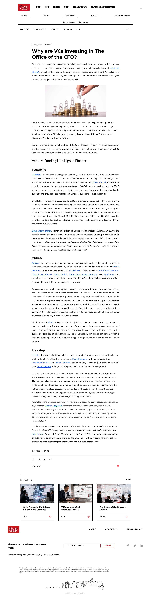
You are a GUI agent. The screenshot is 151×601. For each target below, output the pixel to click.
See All (128, 479)
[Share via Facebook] (33, 459)
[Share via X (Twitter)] (39, 459)
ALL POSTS (24, 29)
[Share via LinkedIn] (44, 459)
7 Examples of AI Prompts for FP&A (71, 508)
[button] (128, 29)
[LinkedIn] (141, 545)
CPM (78, 29)
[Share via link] (50, 459)
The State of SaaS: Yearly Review (113, 508)
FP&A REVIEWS (40, 29)
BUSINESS (67, 29)
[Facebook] (128, 545)
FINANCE (55, 29)
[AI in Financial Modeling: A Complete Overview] (37, 493)
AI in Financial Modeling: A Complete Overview (36, 508)
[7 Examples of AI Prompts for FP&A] (76, 493)
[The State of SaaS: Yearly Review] (114, 493)
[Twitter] (134, 545)
